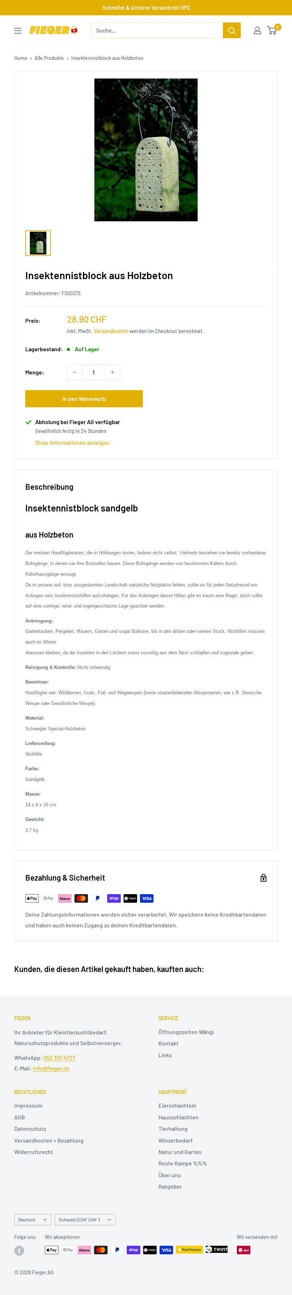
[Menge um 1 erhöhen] (112, 372)
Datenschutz (30, 1128)
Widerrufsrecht (33, 1151)
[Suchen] (232, 30)
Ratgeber (170, 1186)
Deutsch (26, 1219)
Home (20, 58)
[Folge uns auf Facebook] (19, 1251)
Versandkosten (111, 331)
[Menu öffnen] (17, 31)
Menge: (34, 372)
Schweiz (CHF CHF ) (79, 1219)
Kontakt (168, 1043)
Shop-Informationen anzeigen (72, 442)
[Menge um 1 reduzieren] (74, 372)
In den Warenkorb (84, 398)
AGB (19, 1117)
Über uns (169, 1174)
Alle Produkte (49, 58)
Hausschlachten (178, 1117)
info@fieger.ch (51, 1068)
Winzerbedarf (175, 1140)
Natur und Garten (180, 1151)
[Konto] (257, 30)
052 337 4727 (59, 1057)
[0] (271, 30)
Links (165, 1055)
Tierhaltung (173, 1128)
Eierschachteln (177, 1105)
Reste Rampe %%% (182, 1163)
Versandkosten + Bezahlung (49, 1140)
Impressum (28, 1105)
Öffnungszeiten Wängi (186, 1031)
